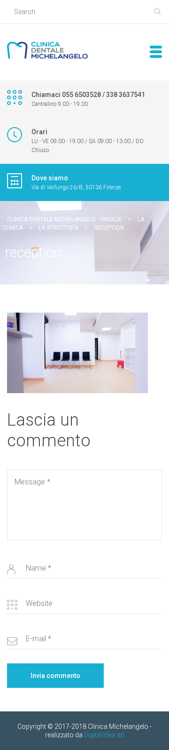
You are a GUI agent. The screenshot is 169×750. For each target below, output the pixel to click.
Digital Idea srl (104, 735)
